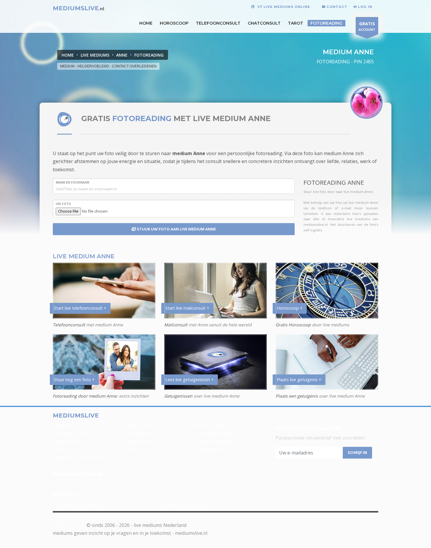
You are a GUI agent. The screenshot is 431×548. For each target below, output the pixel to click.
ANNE (122, 55)
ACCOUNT (367, 26)
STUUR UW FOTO (176, 229)
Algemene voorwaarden (79, 457)
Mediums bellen (211, 426)
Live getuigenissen (214, 441)
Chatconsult (264, 23)
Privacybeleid (208, 449)
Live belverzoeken (214, 433)
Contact (131, 449)
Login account (139, 441)
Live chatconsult (70, 433)
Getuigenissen (178, 396)
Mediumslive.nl (69, 525)
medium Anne (188, 153)
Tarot (295, 23)
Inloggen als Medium (183, 504)
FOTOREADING (149, 55)
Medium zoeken (141, 426)
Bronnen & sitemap (78, 473)
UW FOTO (63, 204)
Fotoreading (326, 23)
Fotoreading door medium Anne (85, 396)
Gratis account (68, 441)
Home (68, 55)
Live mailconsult (141, 433)
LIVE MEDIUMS (95, 55)
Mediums (63, 426)
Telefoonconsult (218, 23)
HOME (145, 23)
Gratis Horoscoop (293, 325)
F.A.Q (58, 449)
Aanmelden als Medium (78, 504)
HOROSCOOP (174, 23)
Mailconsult (175, 325)
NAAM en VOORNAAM (72, 182)
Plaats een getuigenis (297, 396)
